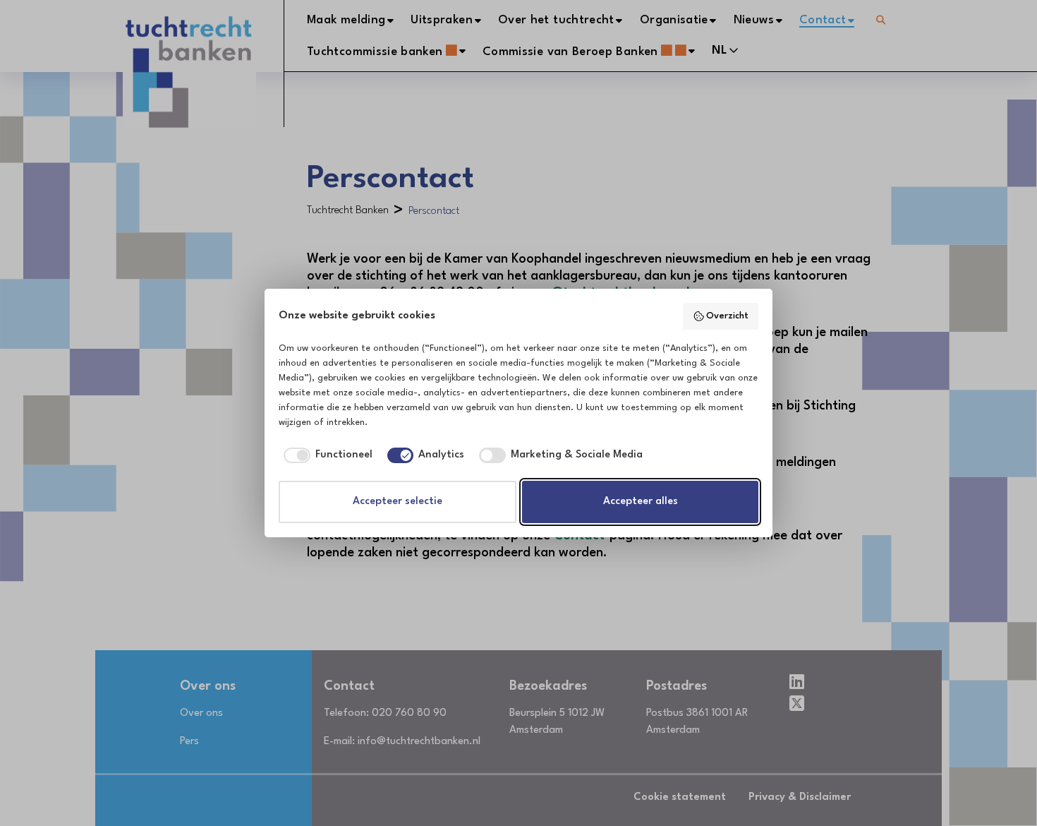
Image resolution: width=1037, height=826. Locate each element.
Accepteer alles (640, 501)
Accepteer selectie (397, 501)
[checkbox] (325, 455)
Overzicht (727, 316)
